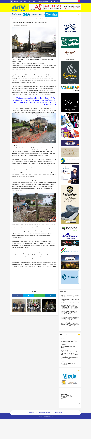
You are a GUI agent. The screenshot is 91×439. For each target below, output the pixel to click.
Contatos (34, 1)
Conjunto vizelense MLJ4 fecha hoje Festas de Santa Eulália (33, 309)
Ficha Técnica (58, 412)
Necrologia (16, 1)
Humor (29, 1)
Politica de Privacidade (44, 412)
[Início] (11, 1)
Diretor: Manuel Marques (43, 1)
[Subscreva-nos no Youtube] (54, 1)
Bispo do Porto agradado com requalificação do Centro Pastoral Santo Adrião (18, 309)
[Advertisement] (34, 278)
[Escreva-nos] (57, 1)
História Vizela (23, 1)
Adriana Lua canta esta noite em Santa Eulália (49, 309)
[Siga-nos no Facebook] (51, 1)
